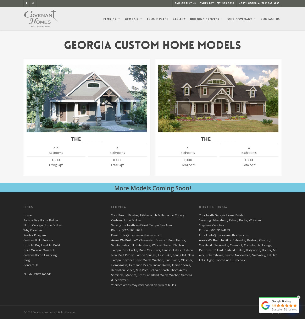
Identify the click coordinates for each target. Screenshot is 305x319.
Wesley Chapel (162, 245)
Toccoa (220, 260)
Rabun (233, 220)
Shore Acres (179, 270)
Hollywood (253, 250)
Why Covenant (33, 230)
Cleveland (205, 245)
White (253, 220)
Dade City (145, 250)
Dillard (218, 250)
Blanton (178, 245)
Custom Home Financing (40, 255)
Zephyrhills (121, 280)
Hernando (167, 215)
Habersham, (220, 220)
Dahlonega (264, 245)
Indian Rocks (161, 265)
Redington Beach (122, 270)
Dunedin (161, 240)
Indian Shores (181, 265)
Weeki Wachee (153, 260)
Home (27, 215)
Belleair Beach (159, 270)
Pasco (122, 215)
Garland (229, 250)
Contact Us (30, 265)
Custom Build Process (38, 240)
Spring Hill (179, 255)
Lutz (157, 250)
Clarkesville (221, 245)
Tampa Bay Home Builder (40, 220)
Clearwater (146, 240)
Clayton (264, 240)
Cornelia (249, 245)
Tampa (116, 250)
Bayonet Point (132, 260)
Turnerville (239, 260)
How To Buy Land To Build (41, 245)
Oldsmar (186, 260)
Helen (240, 250)
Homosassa (119, 265)
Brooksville (129, 250)
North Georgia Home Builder (42, 225)
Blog (26, 260)
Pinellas (133, 215)
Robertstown (214, 255)
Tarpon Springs (145, 255)
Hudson (188, 250)
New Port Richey (122, 255)
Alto (228, 240)
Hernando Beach (140, 265)
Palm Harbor (176, 240)
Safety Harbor (120, 245)
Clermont (236, 245)
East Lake (164, 255)
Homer (266, 250)
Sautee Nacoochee (237, 255)
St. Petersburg (141, 245)
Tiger (210, 260)
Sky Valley (258, 255)
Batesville (238, 240)
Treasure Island (148, 275)
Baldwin (252, 240)
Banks (243, 220)
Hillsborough (148, 215)
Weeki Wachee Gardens (176, 275)
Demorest (206, 250)
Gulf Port (142, 270)
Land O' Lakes (171, 250)
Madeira (130, 275)
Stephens (205, 225)
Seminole (117, 275)
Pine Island (172, 260)
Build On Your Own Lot (38, 250)
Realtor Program (34, 235)
